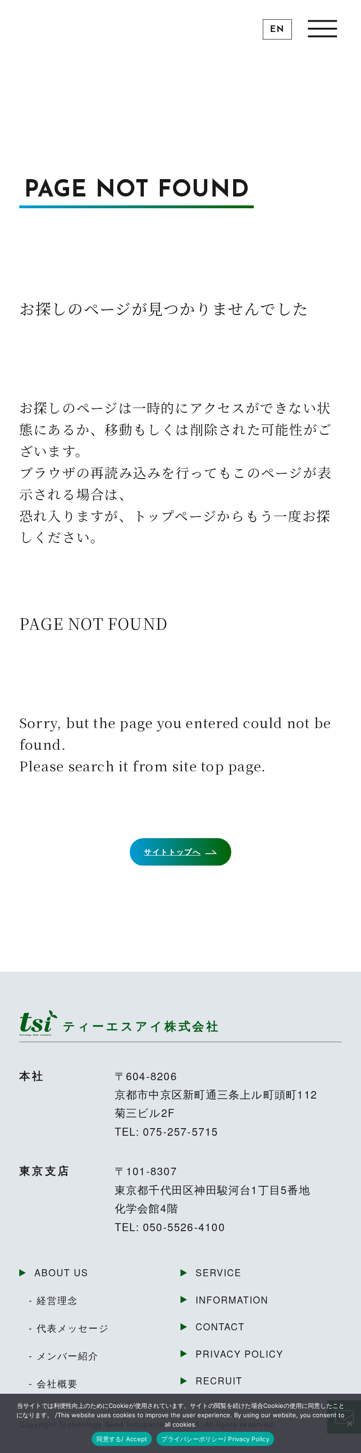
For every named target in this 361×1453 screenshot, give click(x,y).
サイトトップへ (172, 851)
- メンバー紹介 (64, 1355)
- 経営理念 (53, 1300)
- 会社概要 (53, 1383)
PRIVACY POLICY (239, 1353)
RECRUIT (219, 1380)
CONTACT (220, 1326)
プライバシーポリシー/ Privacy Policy (215, 1439)
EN (277, 29)
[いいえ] (349, 1423)
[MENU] (322, 28)
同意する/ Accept (121, 1439)
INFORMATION (232, 1299)
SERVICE (219, 1272)
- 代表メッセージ (69, 1327)
